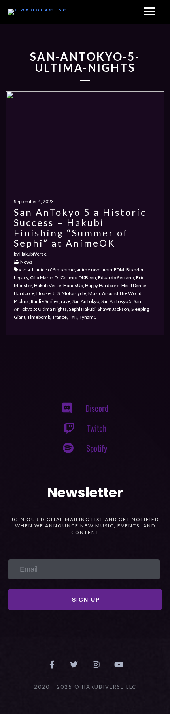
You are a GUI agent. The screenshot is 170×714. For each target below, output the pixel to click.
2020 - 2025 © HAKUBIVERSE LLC (85, 687)
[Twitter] (74, 665)
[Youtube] (118, 665)
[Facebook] (52, 665)
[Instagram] (96, 665)
